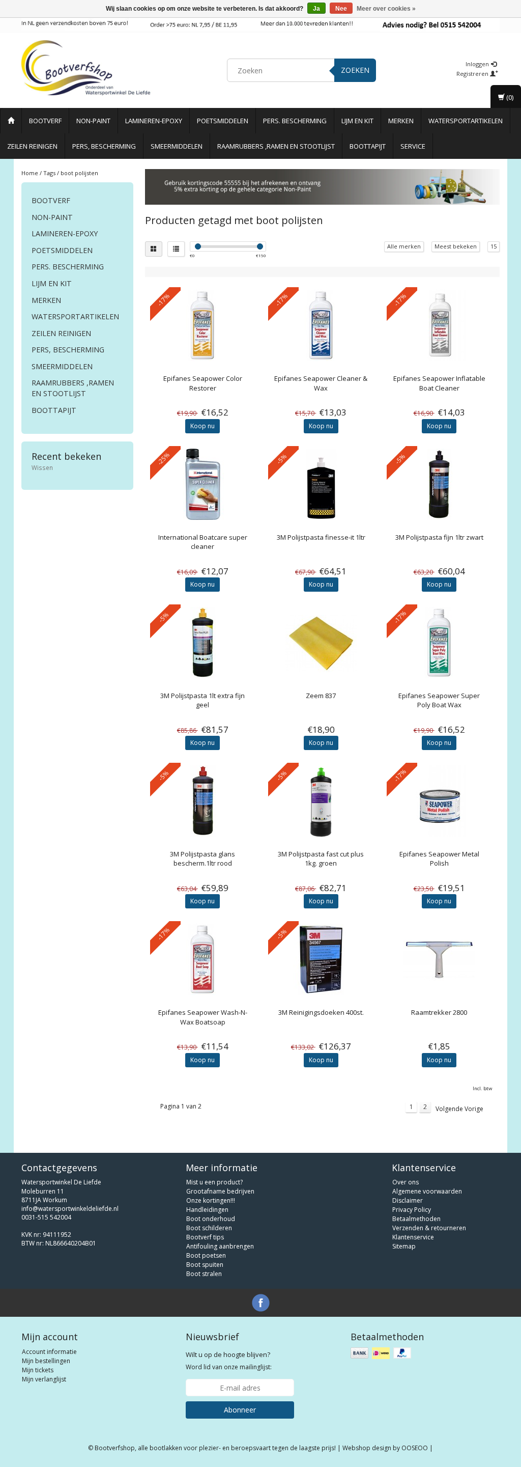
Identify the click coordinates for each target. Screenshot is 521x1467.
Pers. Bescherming (295, 120)
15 (493, 246)
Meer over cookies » (386, 8)
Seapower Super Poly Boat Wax (439, 700)
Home (29, 173)
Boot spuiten (204, 1264)
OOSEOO (414, 1448)
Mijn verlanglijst (44, 1379)
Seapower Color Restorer (202, 383)
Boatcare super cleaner (202, 542)
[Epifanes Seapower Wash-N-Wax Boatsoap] (203, 959)
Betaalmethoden (416, 1218)
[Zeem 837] (321, 642)
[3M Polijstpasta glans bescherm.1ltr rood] (203, 801)
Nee (341, 8)
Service (412, 146)
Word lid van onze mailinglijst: (229, 1360)
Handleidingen (207, 1209)
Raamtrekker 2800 (439, 1012)
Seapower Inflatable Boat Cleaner (439, 383)
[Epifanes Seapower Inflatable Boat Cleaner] (440, 325)
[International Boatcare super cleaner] (203, 484)
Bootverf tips (205, 1237)
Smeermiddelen (176, 146)
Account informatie (49, 1351)
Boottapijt (368, 146)
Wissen (42, 467)
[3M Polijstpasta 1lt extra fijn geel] (203, 642)
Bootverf (45, 120)
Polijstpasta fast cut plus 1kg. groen (321, 858)
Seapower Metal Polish (439, 858)
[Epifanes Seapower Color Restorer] (203, 325)
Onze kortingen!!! (210, 1200)
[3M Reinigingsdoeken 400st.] (321, 959)
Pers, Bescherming (104, 146)
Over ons (405, 1182)
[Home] (11, 120)
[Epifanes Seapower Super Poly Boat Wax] (440, 642)
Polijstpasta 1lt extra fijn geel (202, 700)
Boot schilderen (209, 1228)
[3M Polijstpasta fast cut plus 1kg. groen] (321, 801)
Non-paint (93, 120)
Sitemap (404, 1246)
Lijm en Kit (357, 120)
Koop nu (202, 426)
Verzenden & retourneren (429, 1228)
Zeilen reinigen (32, 146)
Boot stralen (204, 1273)
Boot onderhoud (210, 1218)
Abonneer (240, 1410)
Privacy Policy (411, 1209)
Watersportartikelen (465, 120)
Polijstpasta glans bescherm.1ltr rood (202, 858)
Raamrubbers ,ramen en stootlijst (276, 146)
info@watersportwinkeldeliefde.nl (70, 1208)
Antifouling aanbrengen (220, 1246)
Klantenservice (413, 1237)
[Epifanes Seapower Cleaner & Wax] (321, 325)
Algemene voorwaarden (427, 1191)
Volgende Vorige (459, 1108)
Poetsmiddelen (222, 120)
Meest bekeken (456, 246)
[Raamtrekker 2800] (440, 959)
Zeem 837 (321, 695)
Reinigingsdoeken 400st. (321, 1012)
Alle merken (404, 246)
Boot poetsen (206, 1255)
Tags (49, 173)
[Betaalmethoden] (382, 1353)
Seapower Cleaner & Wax (320, 383)
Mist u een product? (214, 1182)
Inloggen (478, 64)
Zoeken (355, 70)
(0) (509, 97)
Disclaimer (407, 1200)
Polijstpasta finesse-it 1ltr (321, 537)
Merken (401, 120)
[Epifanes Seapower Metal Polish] (440, 801)
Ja (316, 8)
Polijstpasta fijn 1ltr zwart (439, 537)
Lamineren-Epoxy (153, 120)
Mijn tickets (37, 1370)
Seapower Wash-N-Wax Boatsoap (202, 1017)
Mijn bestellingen (46, 1361)
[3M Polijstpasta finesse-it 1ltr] (321, 484)
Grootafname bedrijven (220, 1191)
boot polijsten (79, 173)
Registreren (473, 73)
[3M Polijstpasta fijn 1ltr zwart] (440, 484)
